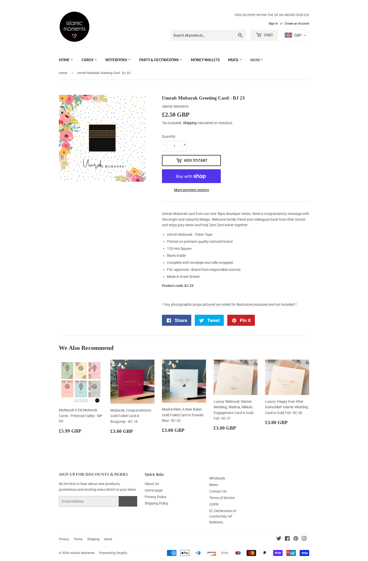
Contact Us (218, 491)
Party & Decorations (159, 60)
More (255, 60)
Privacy (64, 539)
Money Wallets (205, 60)
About (108, 539)
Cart (268, 35)
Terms (78, 539)
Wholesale (217, 478)
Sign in (273, 23)
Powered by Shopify (113, 553)
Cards (88, 60)
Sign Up (128, 501)
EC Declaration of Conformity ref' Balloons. (222, 516)
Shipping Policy (156, 503)
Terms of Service (222, 498)
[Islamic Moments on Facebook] (287, 539)
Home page (153, 490)
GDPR (214, 504)
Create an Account (297, 23)
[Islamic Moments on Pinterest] (295, 539)
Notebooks (116, 60)
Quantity (168, 136)
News (213, 485)
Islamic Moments (82, 553)
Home (64, 60)
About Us (152, 484)
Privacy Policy (155, 497)
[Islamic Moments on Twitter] (278, 539)
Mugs (233, 60)
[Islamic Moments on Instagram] (304, 539)
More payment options (191, 190)
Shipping (190, 123)
